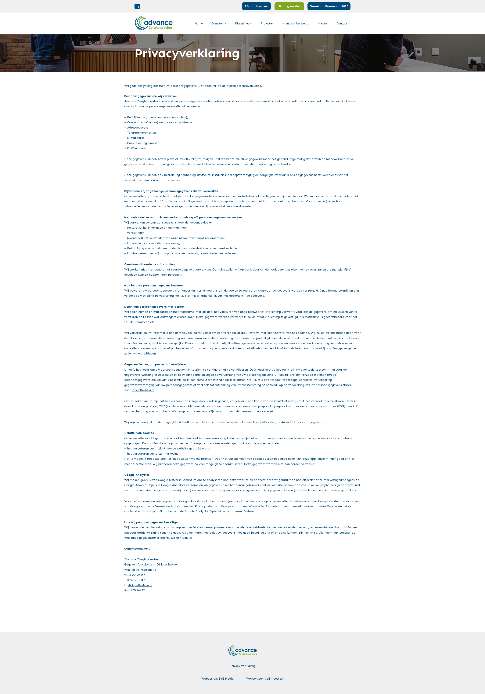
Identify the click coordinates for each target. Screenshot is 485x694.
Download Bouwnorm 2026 (329, 6)
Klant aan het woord (296, 23)
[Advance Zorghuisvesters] (154, 23)
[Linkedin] (137, 6)
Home (199, 23)
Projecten (267, 23)
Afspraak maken (256, 6)
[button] (225, 23)
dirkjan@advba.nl (140, 585)
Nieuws (323, 23)
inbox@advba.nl (143, 390)
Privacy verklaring (243, 666)
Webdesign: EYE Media (217, 678)
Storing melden (289, 6)
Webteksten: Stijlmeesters (265, 678)
